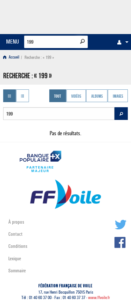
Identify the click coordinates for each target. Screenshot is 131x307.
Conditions (17, 246)
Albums (97, 96)
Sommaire (17, 271)
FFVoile (98, 16)
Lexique (14, 258)
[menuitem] (121, 42)
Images (118, 96)
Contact (15, 234)
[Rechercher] (82, 41)
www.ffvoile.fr (99, 297)
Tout (57, 96)
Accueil (13, 57)
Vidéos (76, 96)
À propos (16, 222)
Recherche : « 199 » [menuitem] (39, 57)
